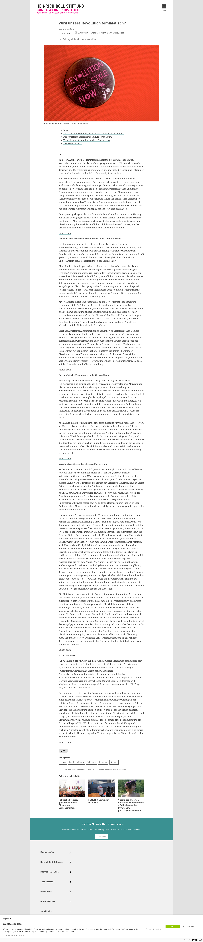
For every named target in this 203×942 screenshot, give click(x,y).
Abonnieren (101, 836)
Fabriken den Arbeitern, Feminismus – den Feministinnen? (93, 133)
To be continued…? (72, 143)
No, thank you (188, 926)
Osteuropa (91, 762)
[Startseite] (60, 8)
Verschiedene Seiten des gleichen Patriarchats (86, 140)
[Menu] (164, 6)
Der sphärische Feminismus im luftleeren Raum (87, 136)
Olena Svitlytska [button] (66, 29)
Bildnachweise (83, 123)
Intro (65, 130)
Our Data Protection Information (13, 935)
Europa (63, 762)
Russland (103, 762)
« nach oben (65, 233)
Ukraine (114, 762)
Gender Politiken (76, 762)
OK (172, 926)
